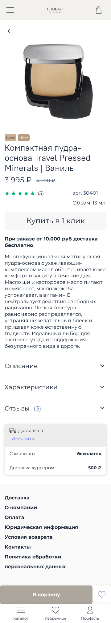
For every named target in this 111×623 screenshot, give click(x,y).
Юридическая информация (41, 527)
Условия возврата (29, 537)
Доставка (17, 498)
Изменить (22, 438)
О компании (21, 507)
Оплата (14, 517)
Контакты (18, 547)
